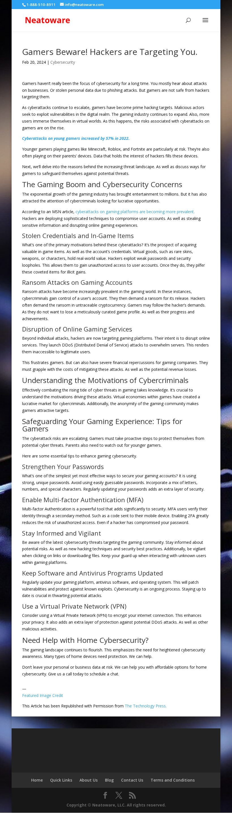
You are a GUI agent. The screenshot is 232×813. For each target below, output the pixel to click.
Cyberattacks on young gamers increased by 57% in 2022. (76, 138)
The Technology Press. (146, 706)
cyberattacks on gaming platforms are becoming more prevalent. (135, 211)
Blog (109, 780)
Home (37, 780)
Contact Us (132, 780)
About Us (89, 780)
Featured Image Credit (42, 695)
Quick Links (61, 780)
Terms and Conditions (173, 780)
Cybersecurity (62, 62)
